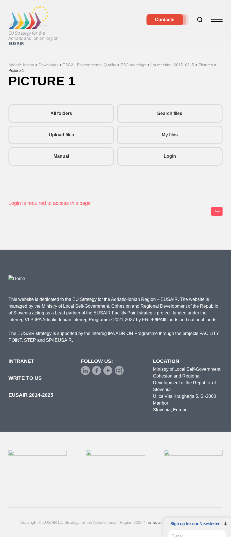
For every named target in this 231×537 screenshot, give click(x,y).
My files (170, 134)
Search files (169, 113)
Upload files (61, 134)
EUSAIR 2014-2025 (30, 395)
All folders (61, 113)
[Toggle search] (200, 19)
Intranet (21, 361)
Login (170, 156)
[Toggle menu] (217, 19)
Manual (61, 156)
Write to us (25, 378)
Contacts (164, 19)
